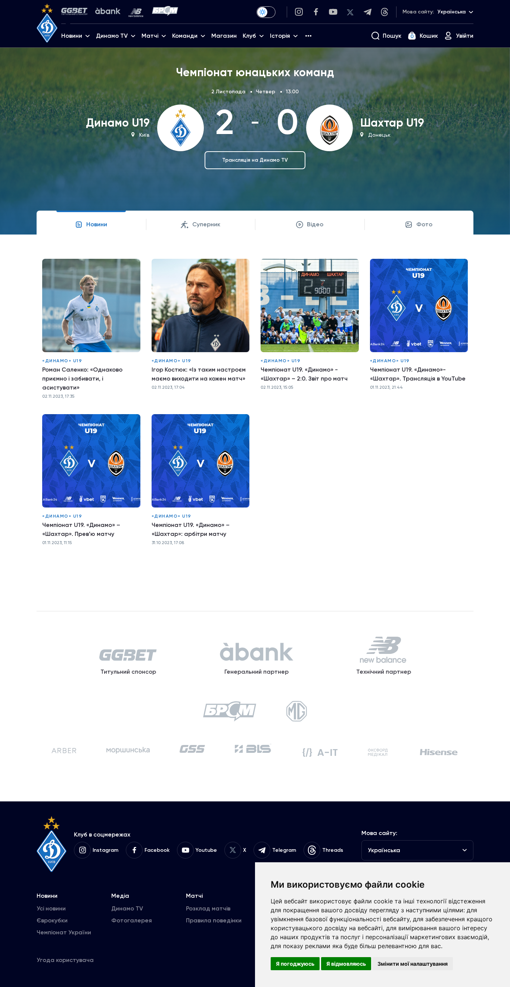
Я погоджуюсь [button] (295, 963)
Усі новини (51, 908)
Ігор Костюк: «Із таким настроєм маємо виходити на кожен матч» (199, 374)
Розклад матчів (208, 908)
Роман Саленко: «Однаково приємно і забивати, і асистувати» (82, 378)
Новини (96, 224)
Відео (315, 224)
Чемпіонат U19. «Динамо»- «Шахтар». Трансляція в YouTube (418, 374)
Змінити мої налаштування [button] (412, 963)
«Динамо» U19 (62, 360)
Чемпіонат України (64, 932)
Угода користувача (65, 959)
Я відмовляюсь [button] (346, 963)
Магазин (224, 35)
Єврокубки (52, 920)
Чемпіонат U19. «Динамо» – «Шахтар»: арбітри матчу (191, 529)
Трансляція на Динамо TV (255, 160)
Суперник (206, 224)
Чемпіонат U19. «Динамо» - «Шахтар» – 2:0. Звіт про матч (304, 374)
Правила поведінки (214, 920)
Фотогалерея (131, 920)
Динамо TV (127, 908)
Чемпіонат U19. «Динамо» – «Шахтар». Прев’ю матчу (81, 529)
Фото (424, 224)
